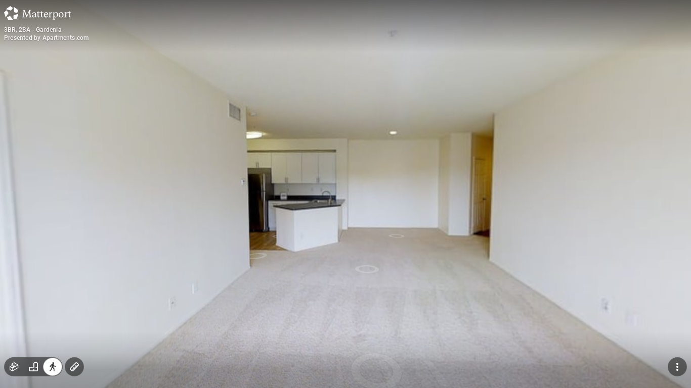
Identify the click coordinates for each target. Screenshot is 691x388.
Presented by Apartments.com (46, 37)
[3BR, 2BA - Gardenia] (345, 194)
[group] (33, 366)
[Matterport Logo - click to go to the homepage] (37, 13)
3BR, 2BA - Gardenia (33, 29)
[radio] (14, 367)
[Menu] (677, 366)
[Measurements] (74, 366)
